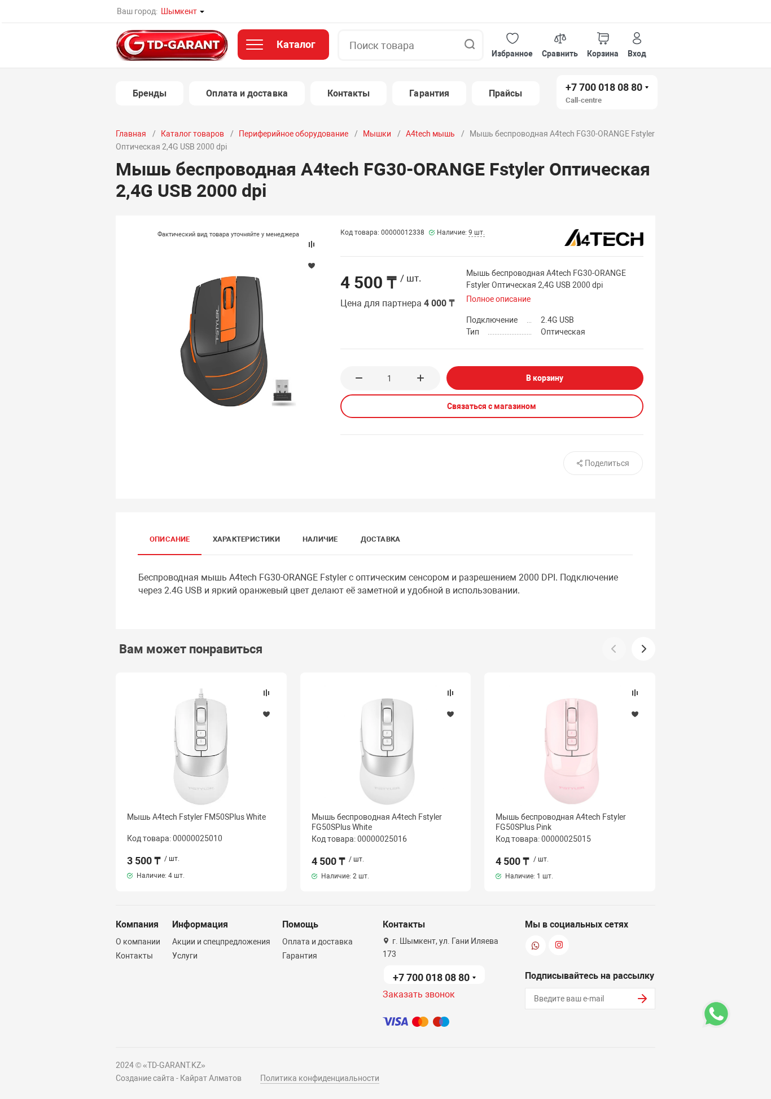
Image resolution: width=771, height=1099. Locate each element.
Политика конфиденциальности (319, 1078)
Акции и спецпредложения (221, 941)
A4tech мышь (430, 133)
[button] (512, 45)
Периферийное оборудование (293, 133)
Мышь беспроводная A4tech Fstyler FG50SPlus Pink (561, 822)
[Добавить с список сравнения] (266, 693)
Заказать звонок (419, 994)
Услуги (185, 955)
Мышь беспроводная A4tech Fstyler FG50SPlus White (377, 822)
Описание (170, 539)
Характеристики (246, 539)
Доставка (381, 539)
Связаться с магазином (491, 406)
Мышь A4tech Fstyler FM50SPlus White (196, 816)
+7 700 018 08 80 (604, 87)
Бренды (150, 93)
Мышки (377, 133)
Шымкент (179, 11)
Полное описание (498, 299)
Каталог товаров (192, 133)
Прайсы (505, 93)
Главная (131, 133)
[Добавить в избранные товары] (266, 714)
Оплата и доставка (246, 93)
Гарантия (429, 93)
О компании (138, 941)
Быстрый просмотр (201, 746)
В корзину (544, 378)
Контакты (348, 93)
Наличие (320, 539)
